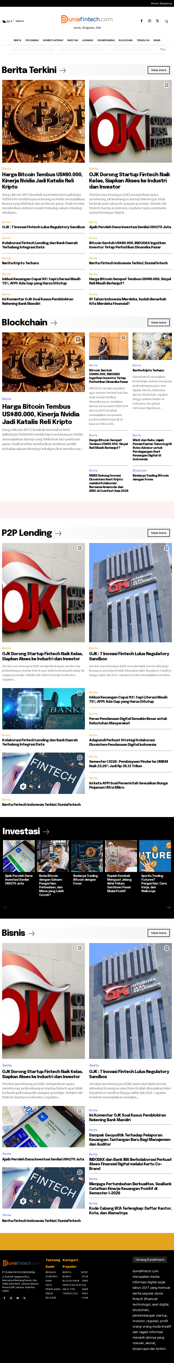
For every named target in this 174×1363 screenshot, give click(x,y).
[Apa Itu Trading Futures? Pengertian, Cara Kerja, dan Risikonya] (155, 856)
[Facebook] (142, 21)
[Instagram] (149, 21)
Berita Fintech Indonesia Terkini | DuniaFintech (128, 263)
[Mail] (17, 1298)
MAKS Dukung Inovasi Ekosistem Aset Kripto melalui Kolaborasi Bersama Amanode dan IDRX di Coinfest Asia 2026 (108, 483)
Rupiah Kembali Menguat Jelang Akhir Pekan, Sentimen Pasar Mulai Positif (119, 883)
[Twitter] (157, 21)
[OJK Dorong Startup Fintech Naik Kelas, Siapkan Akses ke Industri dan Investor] (130, 121)
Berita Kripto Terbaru (20, 263)
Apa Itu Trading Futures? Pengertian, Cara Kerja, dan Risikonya (154, 883)
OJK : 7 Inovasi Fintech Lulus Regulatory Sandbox (43, 227)
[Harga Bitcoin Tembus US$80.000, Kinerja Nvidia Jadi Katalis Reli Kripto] (43, 121)
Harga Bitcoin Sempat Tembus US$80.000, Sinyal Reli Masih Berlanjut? (108, 444)
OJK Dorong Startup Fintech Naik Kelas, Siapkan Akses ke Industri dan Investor (129, 181)
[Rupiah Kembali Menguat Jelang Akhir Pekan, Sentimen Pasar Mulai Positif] (121, 856)
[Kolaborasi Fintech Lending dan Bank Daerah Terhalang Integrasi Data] (43, 708)
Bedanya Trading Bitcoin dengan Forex (85, 879)
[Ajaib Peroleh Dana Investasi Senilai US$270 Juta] (19, 856)
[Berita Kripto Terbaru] (152, 346)
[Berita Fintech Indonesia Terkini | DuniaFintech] (43, 773)
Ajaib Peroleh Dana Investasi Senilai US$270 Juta (130, 227)
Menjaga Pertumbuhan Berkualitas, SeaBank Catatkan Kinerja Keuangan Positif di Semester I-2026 (130, 1188)
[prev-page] (5, 907)
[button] (166, 21)
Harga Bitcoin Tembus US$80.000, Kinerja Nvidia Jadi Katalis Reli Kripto (42, 181)
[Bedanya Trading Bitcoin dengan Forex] (87, 856)
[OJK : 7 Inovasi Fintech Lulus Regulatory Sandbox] (130, 592)
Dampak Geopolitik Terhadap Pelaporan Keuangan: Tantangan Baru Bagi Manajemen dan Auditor (129, 1140)
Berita (6, 169)
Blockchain (140, 470)
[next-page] (168, 907)
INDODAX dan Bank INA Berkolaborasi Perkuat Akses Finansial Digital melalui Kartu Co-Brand (130, 1164)
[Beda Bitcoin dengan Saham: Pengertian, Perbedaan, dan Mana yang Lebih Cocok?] (53, 856)
